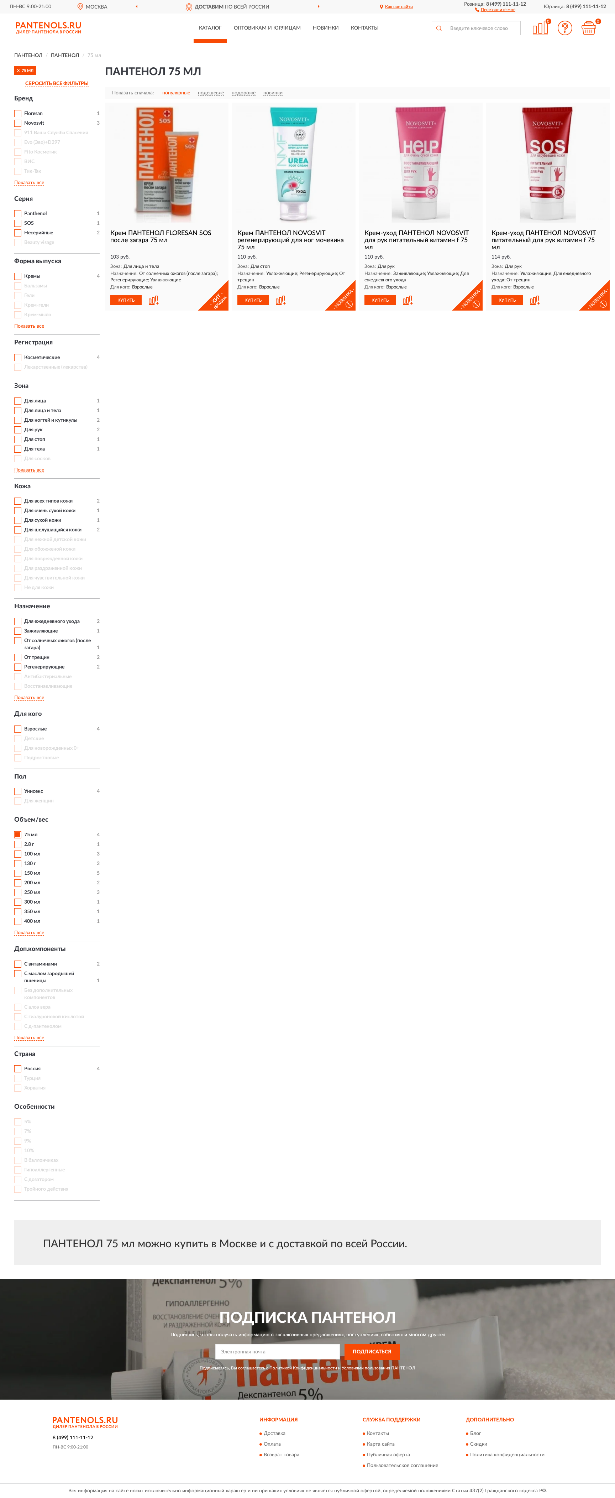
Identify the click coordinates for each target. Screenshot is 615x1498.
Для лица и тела (42, 410)
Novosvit (34, 123)
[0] (589, 28)
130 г (30, 863)
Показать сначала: (133, 92)
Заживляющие (41, 631)
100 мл (32, 854)
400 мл (32, 921)
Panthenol (35, 213)
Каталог (210, 28)
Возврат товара (281, 1455)
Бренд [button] (23, 98)
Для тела (34, 449)
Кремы (32, 276)
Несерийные (38, 232)
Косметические (42, 357)
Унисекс (33, 791)
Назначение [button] (32, 606)
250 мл (32, 892)
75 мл (30, 834)
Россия (32, 1068)
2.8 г (29, 844)
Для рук (33, 429)
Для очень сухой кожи (49, 510)
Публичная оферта (388, 1455)
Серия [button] (23, 199)
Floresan (33, 113)
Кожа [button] (22, 486)
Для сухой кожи (42, 520)
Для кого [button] (28, 714)
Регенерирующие (44, 667)
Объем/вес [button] (31, 820)
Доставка (274, 1433)
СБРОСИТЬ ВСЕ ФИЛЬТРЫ (57, 83)
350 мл (32, 911)
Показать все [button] (29, 182)
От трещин (36, 657)
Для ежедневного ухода (52, 621)
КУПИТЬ (126, 300)
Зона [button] (21, 386)
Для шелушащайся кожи (53, 529)
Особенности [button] (34, 1107)
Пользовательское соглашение (402, 1465)
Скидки (478, 1444)
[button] (495, 9)
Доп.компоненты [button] (40, 949)
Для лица (35, 401)
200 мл (32, 882)
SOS (29, 223)
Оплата (272, 1444)
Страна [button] (24, 1054)
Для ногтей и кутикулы (50, 420)
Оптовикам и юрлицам (267, 28)
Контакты (365, 28)
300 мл (32, 902)
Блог (475, 1433)
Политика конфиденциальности (507, 1455)
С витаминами (40, 964)
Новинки (326, 28)
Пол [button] (20, 777)
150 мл (32, 873)
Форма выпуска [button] (37, 261)
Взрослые (35, 729)
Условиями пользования (366, 1368)
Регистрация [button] (33, 342)
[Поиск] (439, 28)
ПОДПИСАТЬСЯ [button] (372, 1351)
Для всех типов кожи (48, 501)
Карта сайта (381, 1444)
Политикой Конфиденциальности (303, 1368)
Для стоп (34, 439)
